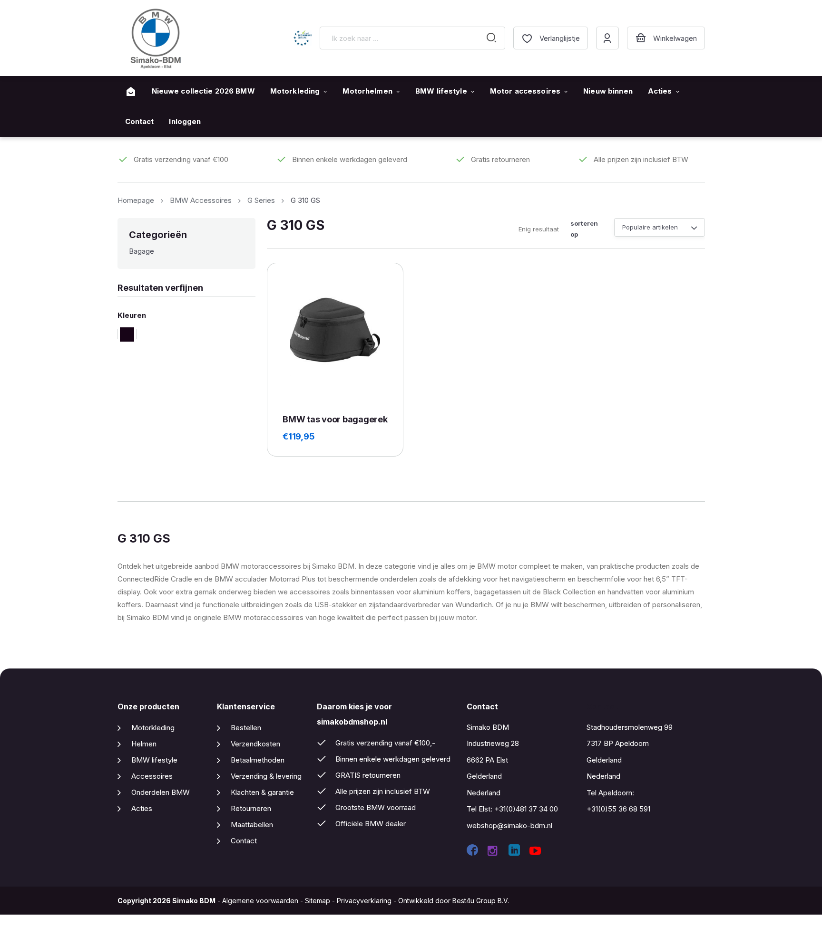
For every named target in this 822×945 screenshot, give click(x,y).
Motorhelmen (367, 90)
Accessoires (152, 776)
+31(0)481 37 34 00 (526, 808)
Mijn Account (607, 38)
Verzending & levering (266, 776)
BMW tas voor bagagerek (335, 419)
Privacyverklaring (364, 901)
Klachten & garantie (262, 792)
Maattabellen (252, 824)
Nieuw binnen (608, 90)
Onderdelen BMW (160, 792)
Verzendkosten (255, 743)
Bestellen (246, 727)
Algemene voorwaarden (260, 901)
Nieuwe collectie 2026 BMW (203, 90)
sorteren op (584, 229)
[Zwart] (127, 334)
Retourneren (251, 808)
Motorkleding (295, 90)
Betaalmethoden (257, 759)
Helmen (144, 743)
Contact (139, 121)
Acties (660, 90)
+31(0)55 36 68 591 (618, 808)
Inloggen (185, 121)
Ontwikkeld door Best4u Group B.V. (453, 901)
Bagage (141, 251)
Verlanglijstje (559, 38)
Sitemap (317, 901)
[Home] (131, 92)
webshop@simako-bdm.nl (509, 825)
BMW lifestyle (441, 90)
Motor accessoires (525, 90)
